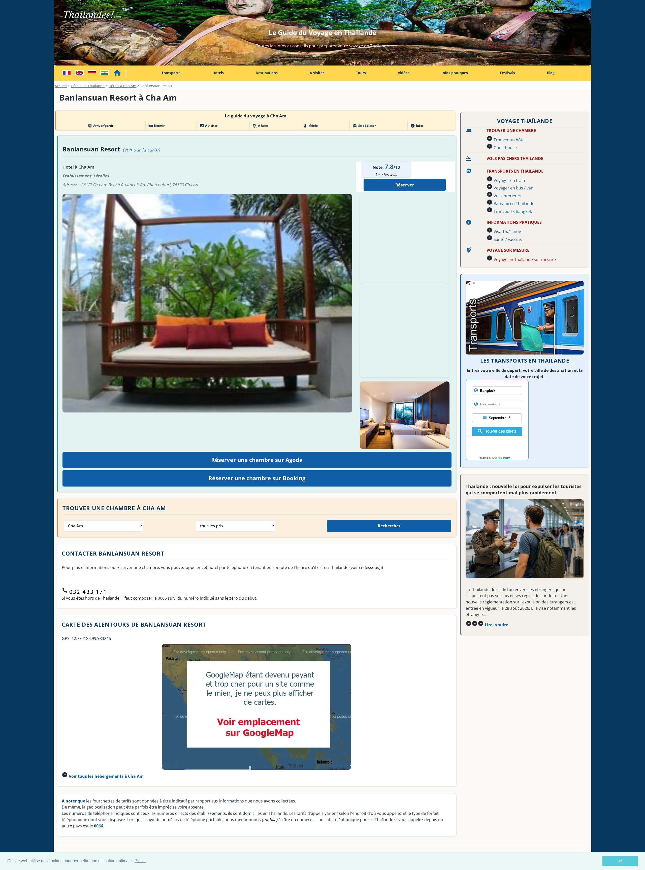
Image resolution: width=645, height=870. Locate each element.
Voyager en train (509, 180)
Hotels (218, 72)
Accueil (61, 85)
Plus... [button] (140, 861)
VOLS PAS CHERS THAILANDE (515, 158)
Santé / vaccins (508, 239)
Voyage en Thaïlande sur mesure (525, 259)
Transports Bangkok (513, 211)
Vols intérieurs (507, 196)
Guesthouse (505, 147)
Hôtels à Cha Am (122, 85)
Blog (551, 72)
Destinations (267, 72)
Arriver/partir (100, 125)
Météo (310, 125)
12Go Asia (497, 457)
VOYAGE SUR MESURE (508, 250)
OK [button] (620, 861)
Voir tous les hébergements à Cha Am (106, 776)
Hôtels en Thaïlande (88, 85)
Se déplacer (363, 125)
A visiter (317, 72)
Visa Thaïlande (507, 231)
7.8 (389, 166)
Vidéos (403, 72)
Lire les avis (386, 174)
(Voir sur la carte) (141, 149)
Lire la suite (496, 625)
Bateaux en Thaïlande (514, 203)
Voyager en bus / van (513, 188)
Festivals (507, 72)
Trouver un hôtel (510, 140)
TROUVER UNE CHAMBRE (511, 130)
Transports (171, 72)
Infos (417, 125)
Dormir (156, 125)
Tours (361, 72)
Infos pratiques (454, 72)
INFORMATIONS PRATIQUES (514, 222)
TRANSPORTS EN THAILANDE (515, 171)
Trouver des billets (500, 431)
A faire (260, 125)
